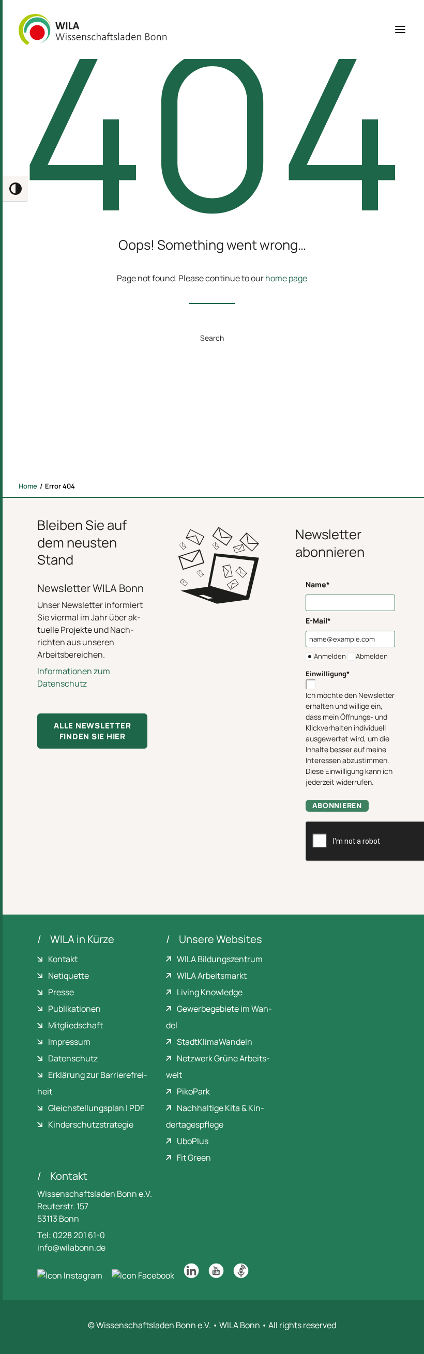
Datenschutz (73, 1058)
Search (212, 338)
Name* (318, 584)
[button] (400, 29)
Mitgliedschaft (75, 1025)
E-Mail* (318, 621)
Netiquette (68, 975)
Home (28, 486)
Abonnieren (337, 805)
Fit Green (194, 1157)
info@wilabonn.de (71, 1247)
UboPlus (192, 1141)
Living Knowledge (210, 992)
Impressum (69, 1041)
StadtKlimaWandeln (214, 1041)
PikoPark (193, 1091)
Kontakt (63, 959)
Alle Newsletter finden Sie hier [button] (93, 731)
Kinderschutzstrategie (90, 1124)
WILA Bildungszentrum (220, 959)
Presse (61, 992)
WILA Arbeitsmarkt (212, 975)
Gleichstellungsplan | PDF (96, 1108)
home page (286, 278)
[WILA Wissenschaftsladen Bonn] (92, 29)
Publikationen (74, 1008)
